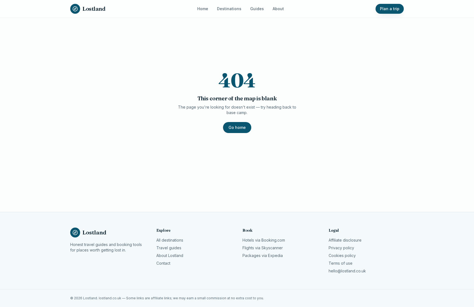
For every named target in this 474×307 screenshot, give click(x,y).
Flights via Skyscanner (262, 247)
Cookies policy (342, 255)
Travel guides (168, 247)
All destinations (169, 240)
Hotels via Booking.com (263, 240)
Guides (257, 8)
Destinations (229, 8)
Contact (163, 263)
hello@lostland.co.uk (347, 271)
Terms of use (340, 263)
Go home (237, 127)
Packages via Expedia (262, 255)
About (278, 8)
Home (202, 8)
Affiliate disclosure (345, 240)
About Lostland (169, 255)
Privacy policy (341, 247)
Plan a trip (389, 8)
